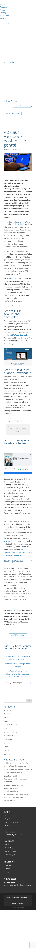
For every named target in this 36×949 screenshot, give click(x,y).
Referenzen (4, 15)
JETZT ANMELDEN (9, 882)
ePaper (2, 4)
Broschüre (8, 714)
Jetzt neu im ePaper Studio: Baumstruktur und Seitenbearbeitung (14, 788)
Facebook (20, 224)
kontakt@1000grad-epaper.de (13, 835)
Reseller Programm (11, 848)
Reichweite (8, 743)
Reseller (3, 18)
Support (3, 21)
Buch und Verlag (10, 717)
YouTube (7, 868)
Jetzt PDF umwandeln (18, 635)
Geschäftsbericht (10, 725)
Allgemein (14, 149)
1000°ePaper (16, 610)
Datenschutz (15, 897)
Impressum (24, 897)
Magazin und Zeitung (12, 732)
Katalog (6, 728)
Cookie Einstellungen (17, 903)
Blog (6, 815)
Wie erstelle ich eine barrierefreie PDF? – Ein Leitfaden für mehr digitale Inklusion (16, 797)
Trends (6, 750)
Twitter (7, 872)
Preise (2, 10)
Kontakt (7, 826)
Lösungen (4, 13)
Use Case (7, 754)
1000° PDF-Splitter (10, 855)
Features (3, 7)
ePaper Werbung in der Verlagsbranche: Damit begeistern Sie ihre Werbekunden (18, 674)
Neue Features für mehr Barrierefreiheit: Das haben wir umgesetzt (16, 779)
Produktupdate (9, 736)
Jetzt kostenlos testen (21, 106)
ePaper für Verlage (10, 851)
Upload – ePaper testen (12, 822)
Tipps (19, 149)
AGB (8, 897)
